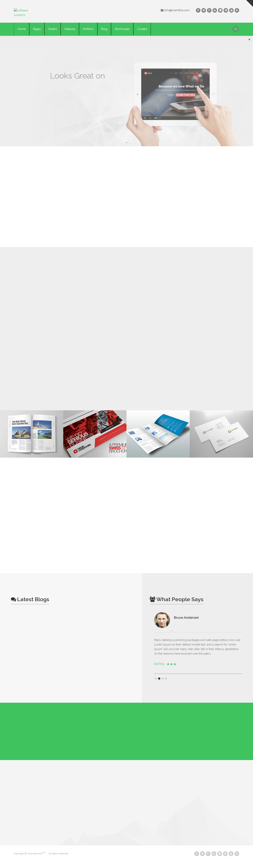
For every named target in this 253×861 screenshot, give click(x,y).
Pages (37, 29)
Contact (142, 29)
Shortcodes (122, 29)
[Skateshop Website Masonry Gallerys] (221, 434)
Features (69, 29)
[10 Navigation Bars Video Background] (158, 434)
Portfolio (88, 29)
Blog (104, 29)
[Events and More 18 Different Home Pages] (31, 434)
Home (21, 29)
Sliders (52, 29)
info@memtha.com (176, 10)
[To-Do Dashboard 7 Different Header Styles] (94, 434)
